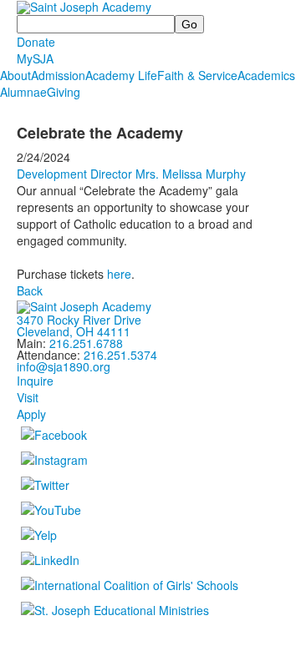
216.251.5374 (120, 354)
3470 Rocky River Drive (79, 319)
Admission (58, 75)
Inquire (35, 380)
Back (30, 290)
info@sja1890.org (63, 366)
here (119, 273)
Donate (36, 41)
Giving (63, 91)
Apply (31, 414)
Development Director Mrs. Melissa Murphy (131, 173)
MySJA (35, 58)
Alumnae (23, 91)
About (15, 75)
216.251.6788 (86, 343)
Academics (266, 75)
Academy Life (121, 75)
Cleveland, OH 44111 (73, 331)
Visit (27, 397)
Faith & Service (197, 75)
